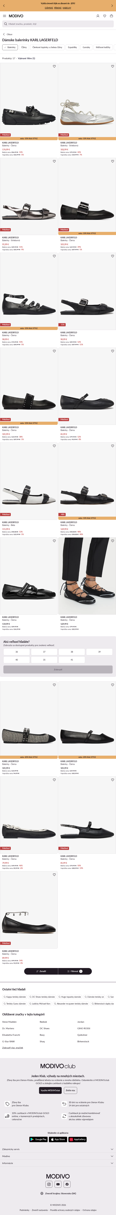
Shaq (42, 1041)
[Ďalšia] (112, 5)
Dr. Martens (8, 1028)
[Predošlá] (4, 5)
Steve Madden (9, 1021)
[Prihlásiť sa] (97, 16)
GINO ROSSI (83, 1028)
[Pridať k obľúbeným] (54, 66)
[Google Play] (38, 1139)
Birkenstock (83, 1041)
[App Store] (58, 1139)
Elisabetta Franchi (11, 1034)
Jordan (80, 1021)
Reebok (43, 1021)
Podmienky (24, 1210)
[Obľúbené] (104, 16)
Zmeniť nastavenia (40, 1210)
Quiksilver (82, 1034)
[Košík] (111, 16)
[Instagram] (49, 1184)
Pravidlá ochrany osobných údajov (65, 1210)
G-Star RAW (8, 1041)
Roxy (42, 1034)
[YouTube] (58, 1184)
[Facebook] (67, 1184)
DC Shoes (45, 1028)
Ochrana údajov (89, 1210)
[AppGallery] (77, 1139)
